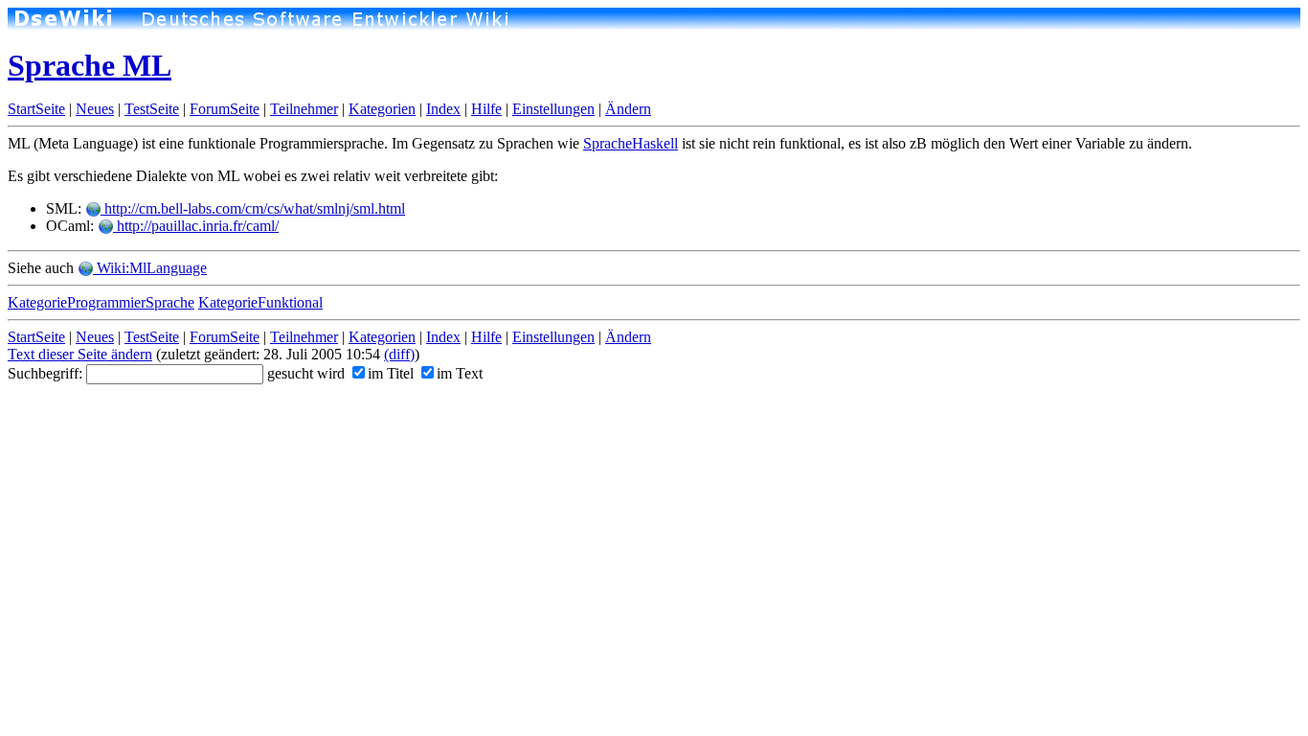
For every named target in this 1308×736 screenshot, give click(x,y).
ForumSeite (224, 109)
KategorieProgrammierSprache (101, 302)
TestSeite (151, 109)
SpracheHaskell (630, 143)
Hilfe (486, 109)
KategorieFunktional (260, 302)
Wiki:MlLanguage (150, 268)
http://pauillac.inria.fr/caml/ (196, 226)
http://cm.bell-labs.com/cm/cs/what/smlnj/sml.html (253, 208)
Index (443, 109)
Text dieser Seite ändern (80, 354)
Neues (95, 109)
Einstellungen (553, 109)
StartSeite (36, 109)
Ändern (628, 109)
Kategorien (382, 109)
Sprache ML (89, 65)
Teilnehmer (304, 109)
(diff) (399, 354)
